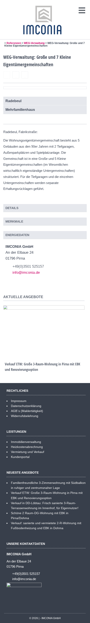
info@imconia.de (26, 272)
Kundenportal (20, 457)
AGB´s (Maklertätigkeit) (27, 411)
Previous (6, 328)
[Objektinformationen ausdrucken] (24, 75)
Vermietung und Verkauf (27, 452)
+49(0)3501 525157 (28, 266)
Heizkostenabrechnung (27, 447)
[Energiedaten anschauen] (15, 75)
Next (81, 328)
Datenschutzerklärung (26, 406)
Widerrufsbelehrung (24, 416)
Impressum (18, 401)
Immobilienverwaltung (26, 442)
